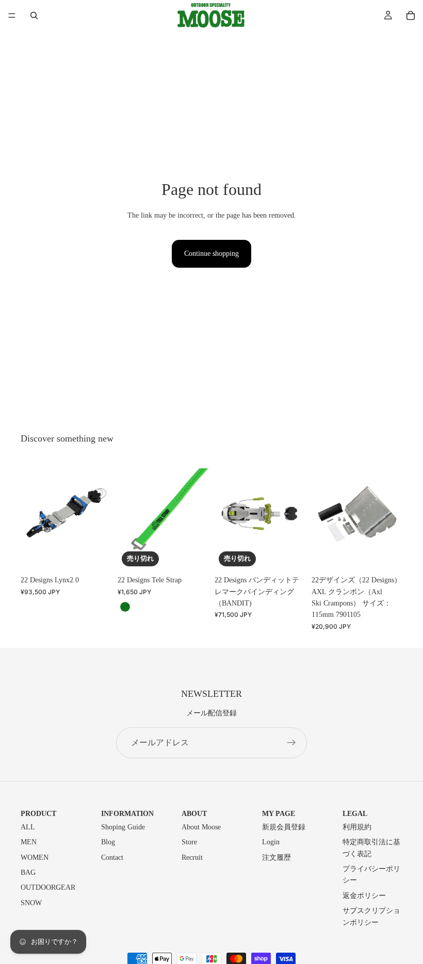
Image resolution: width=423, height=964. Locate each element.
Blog (108, 842)
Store (189, 842)
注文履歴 (276, 857)
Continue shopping (211, 253)
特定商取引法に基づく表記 (371, 847)
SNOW (31, 903)
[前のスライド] (32, 513)
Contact (112, 857)
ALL (28, 827)
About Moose (201, 827)
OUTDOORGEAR (48, 887)
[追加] (386, 554)
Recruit (192, 857)
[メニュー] (12, 15)
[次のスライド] (100, 513)
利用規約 (357, 827)
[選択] (95, 554)
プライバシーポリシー (371, 874)
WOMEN (34, 857)
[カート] (410, 15)
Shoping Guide (123, 827)
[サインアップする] (291, 743)
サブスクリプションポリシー (371, 916)
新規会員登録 (283, 827)
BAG (28, 872)
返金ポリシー (364, 896)
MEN (29, 842)
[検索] (34, 15)
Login (271, 842)
